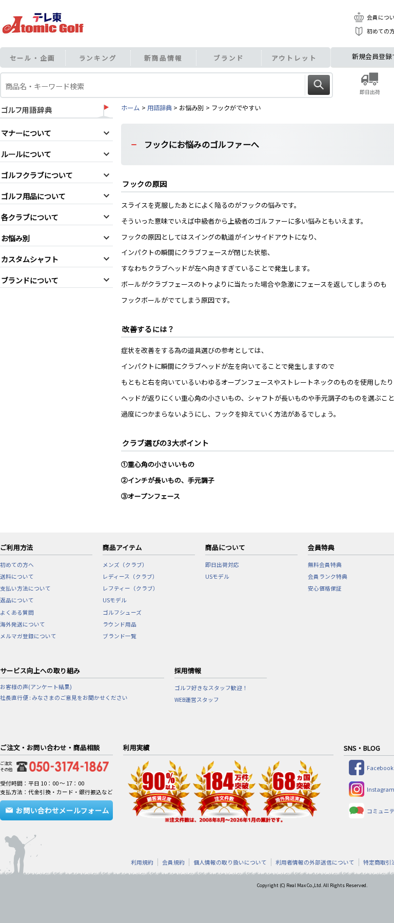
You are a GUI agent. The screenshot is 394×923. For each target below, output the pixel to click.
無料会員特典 (325, 564)
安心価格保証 (325, 588)
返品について (17, 600)
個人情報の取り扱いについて (230, 862)
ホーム (130, 107)
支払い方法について (25, 588)
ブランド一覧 (119, 636)
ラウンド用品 (119, 624)
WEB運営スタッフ (196, 699)
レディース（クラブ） (130, 576)
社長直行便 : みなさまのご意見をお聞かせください (64, 697)
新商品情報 (163, 58)
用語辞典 (159, 107)
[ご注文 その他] (60, 765)
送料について (17, 576)
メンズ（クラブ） (125, 564)
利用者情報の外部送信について (314, 862)
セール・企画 (32, 58)
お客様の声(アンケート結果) (36, 687)
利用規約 (142, 862)
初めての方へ (17, 564)
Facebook (380, 768)
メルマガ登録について (28, 636)
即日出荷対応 (222, 564)
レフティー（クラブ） (131, 588)
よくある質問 (17, 612)
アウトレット (294, 58)
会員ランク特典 (327, 576)
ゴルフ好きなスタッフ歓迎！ (211, 688)
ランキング (98, 58)
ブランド (228, 58)
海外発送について (22, 624)
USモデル (115, 600)
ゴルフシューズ (122, 612)
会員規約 (173, 862)
